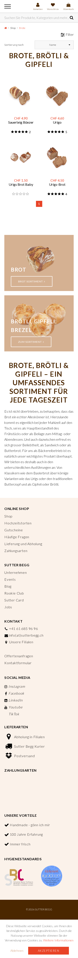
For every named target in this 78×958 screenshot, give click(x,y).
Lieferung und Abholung (23, 544)
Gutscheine (13, 530)
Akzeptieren (48, 950)
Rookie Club (14, 593)
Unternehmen (15, 572)
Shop (13, 28)
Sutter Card (14, 600)
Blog (7, 586)
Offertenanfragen (18, 656)
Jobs (8, 607)
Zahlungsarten (15, 551)
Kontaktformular (18, 663)
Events (10, 579)
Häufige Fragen (16, 537)
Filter (70, 34)
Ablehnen (17, 950)
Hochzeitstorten (18, 523)
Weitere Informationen (58, 940)
